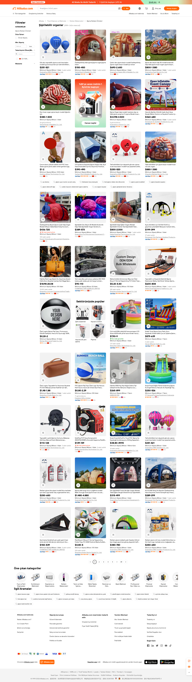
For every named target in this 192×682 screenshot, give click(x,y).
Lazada (96, 672)
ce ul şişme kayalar (100, 187)
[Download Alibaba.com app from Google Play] (167, 662)
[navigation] (25, 292)
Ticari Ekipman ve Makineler (56, 21)
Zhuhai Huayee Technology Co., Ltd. (52, 447)
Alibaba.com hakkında (25, 615)
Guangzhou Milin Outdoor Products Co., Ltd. (125, 174)
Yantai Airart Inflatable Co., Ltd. (85, 72)
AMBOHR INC (115, 395)
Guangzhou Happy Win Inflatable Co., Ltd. (124, 72)
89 (121, 562)
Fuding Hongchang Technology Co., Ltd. (88, 449)
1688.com (73, 672)
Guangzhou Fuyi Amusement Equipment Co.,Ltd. (90, 234)
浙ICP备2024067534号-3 (152, 679)
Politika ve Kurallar (56, 640)
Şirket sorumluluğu (23, 628)
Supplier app (92, 662)
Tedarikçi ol (151, 619)
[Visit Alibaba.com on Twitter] (157, 645)
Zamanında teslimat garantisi (59, 628)
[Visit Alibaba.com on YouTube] (166, 645)
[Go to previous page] (90, 562)
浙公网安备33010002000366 (132, 679)
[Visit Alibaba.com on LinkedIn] (152, 645)
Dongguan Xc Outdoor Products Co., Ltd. (159, 122)
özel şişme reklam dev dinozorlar (114, 182)
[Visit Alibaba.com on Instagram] (161, 645)
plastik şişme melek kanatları (121, 594)
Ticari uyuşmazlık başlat (122, 628)
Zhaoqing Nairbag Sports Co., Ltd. (156, 174)
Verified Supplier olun (154, 632)
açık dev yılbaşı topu (161, 594)
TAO (113, 672)
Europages (128, 672)
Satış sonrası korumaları (58, 632)
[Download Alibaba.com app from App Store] (151, 662)
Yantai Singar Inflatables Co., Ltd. (51, 124)
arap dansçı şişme (86, 599)
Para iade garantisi (56, 624)
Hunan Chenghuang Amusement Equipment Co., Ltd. (55, 239)
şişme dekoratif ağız (49, 187)
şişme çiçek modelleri (138, 182)
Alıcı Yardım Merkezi (121, 619)
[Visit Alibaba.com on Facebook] (148, 645)
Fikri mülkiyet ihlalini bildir (123, 636)
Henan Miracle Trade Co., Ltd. (155, 344)
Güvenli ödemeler (56, 619)
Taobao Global (105, 672)
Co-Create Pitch (22, 624)
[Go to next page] (126, 562)
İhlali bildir (117, 640)
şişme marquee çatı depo (66, 599)
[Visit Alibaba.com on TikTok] (170, 645)
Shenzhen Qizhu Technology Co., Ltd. (122, 345)
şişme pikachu (127, 599)
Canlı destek (118, 624)
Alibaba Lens (29, 662)
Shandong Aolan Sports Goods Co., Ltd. (123, 291)
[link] (189, 661)
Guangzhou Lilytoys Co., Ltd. (119, 124)
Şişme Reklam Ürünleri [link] (94, 21)
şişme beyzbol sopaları (158, 182)
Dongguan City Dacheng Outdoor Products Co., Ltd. (160, 237)
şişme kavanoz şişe (24, 594)
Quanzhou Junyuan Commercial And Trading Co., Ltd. (55, 291)
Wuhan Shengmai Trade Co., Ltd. (51, 341)
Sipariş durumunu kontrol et (156, 628)
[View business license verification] (116, 679)
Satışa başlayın (152, 624)
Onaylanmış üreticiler (89, 622)
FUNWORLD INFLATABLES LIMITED (87, 288)
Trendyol (120, 672)
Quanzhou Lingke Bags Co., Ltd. (50, 395)
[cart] (147, 9)
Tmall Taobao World (85, 672)
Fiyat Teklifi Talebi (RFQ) (90, 626)
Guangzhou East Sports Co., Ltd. (156, 72)
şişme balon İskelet (143, 594)
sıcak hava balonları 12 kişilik (107, 599)
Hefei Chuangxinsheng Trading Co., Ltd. (158, 288)
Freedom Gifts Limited (82, 398)
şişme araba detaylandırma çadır (95, 594)
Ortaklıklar (150, 636)
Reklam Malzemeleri (76, 21)
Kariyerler (20, 632)
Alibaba (41, 21)
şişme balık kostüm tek (25, 604)
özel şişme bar (22, 599)
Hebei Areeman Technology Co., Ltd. (122, 234)
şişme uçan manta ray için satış (65, 182)
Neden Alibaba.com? (24, 619)
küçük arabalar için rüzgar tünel (148, 599)
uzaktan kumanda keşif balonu (42, 599)
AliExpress (64, 672)
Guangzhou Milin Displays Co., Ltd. (51, 72)
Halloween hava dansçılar (90, 182)
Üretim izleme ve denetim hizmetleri (62, 636)
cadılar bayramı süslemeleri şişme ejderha (75, 187)
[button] (119, 8)
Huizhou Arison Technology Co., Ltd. (52, 174)
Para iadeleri (118, 632)
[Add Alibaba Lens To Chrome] (47, 662)
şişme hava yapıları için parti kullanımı (48, 594)
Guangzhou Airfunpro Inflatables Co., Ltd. (124, 450)
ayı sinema (46, 182)
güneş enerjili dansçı (72, 594)
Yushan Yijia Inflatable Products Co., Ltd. (88, 174)
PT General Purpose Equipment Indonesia (159, 395)
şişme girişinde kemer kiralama (122, 187)
